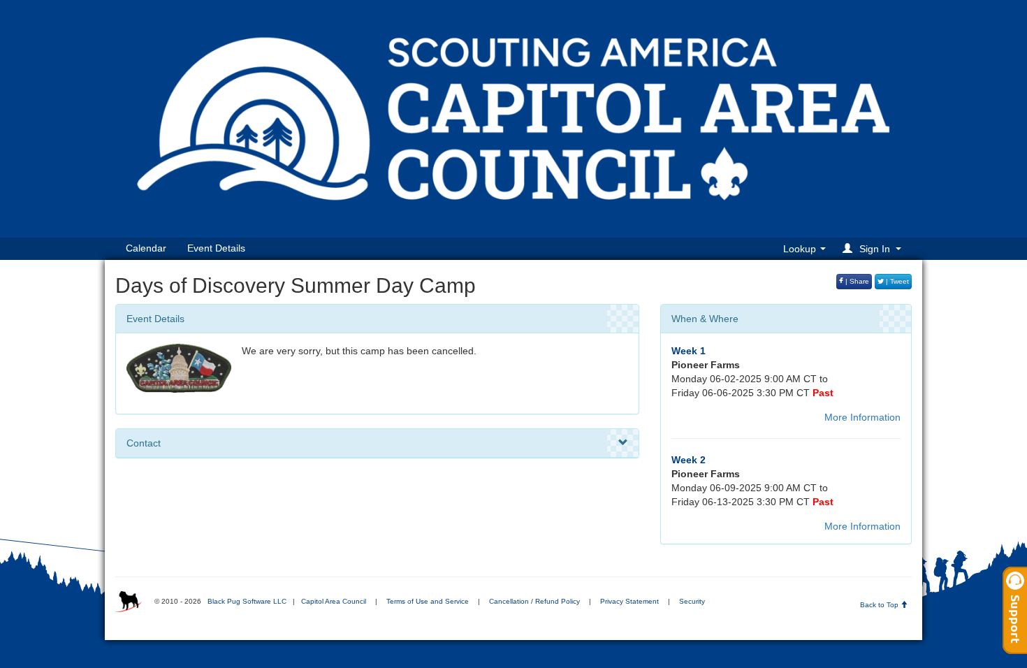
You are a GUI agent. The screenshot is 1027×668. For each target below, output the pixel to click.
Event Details (216, 248)
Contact (143, 443)
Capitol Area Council (333, 601)
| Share (856, 281)
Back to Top (880, 605)
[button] (874, 248)
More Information (862, 417)
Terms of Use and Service (427, 601)
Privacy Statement (629, 601)
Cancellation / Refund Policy (534, 601)
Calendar (146, 248)
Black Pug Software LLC (246, 601)
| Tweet (896, 281)
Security (692, 601)
